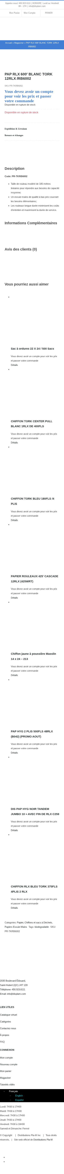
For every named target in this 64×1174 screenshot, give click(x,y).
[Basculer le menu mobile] (58, 35)
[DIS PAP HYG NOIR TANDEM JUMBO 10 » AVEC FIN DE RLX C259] (35, 779)
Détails (14, 365)
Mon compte (6, 1057)
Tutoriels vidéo (7, 1084)
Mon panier (5, 1071)
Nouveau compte (8, 1064)
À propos (4, 1035)
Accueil (8, 43)
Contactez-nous (8, 1028)
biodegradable (42, 927)
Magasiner (19, 43)
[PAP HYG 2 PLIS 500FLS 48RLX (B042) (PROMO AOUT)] (35, 702)
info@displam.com (37, 6)
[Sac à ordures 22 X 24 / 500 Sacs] (35, 319)
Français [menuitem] (13, 1091)
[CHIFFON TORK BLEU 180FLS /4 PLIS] (35, 469)
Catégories (5, 1021)
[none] (35, 1095)
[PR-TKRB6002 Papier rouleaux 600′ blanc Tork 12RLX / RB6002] (32, 63)
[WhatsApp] (29, 147)
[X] (18, 147)
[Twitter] (8, 998)
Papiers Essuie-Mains (16, 927)
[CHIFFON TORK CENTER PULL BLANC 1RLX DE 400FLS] (35, 391)
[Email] (50, 147)
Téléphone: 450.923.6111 (12, 989)
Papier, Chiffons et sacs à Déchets (34, 922)
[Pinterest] (39, 147)
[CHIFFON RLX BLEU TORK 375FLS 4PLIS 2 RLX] (35, 857)
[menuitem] (12, 1091)
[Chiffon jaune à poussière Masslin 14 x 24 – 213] (35, 624)
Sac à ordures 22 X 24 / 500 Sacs (32, 348)
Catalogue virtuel (8, 1014)
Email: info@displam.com (13, 993)
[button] (32, 129)
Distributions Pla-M (43, 1139)
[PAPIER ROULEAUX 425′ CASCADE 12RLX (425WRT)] (35, 546)
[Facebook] (7, 147)
